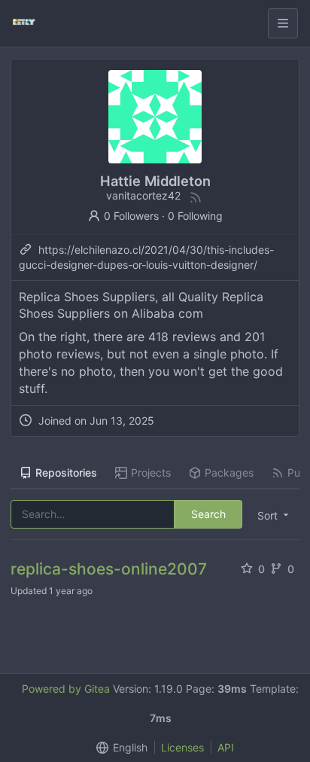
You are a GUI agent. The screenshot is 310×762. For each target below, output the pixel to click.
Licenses (182, 747)
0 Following (195, 215)
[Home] (24, 23)
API (225, 747)
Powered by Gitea (66, 688)
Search (208, 513)
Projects (151, 472)
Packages (229, 472)
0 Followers (131, 215)
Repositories (66, 472)
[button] (272, 515)
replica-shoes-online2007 (109, 568)
